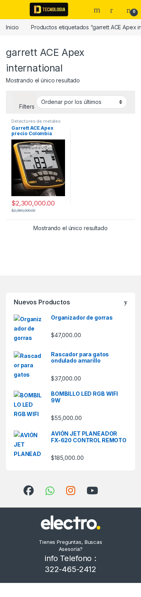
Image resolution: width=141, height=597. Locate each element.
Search (98, 9)
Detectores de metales (36, 121)
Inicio (12, 27)
